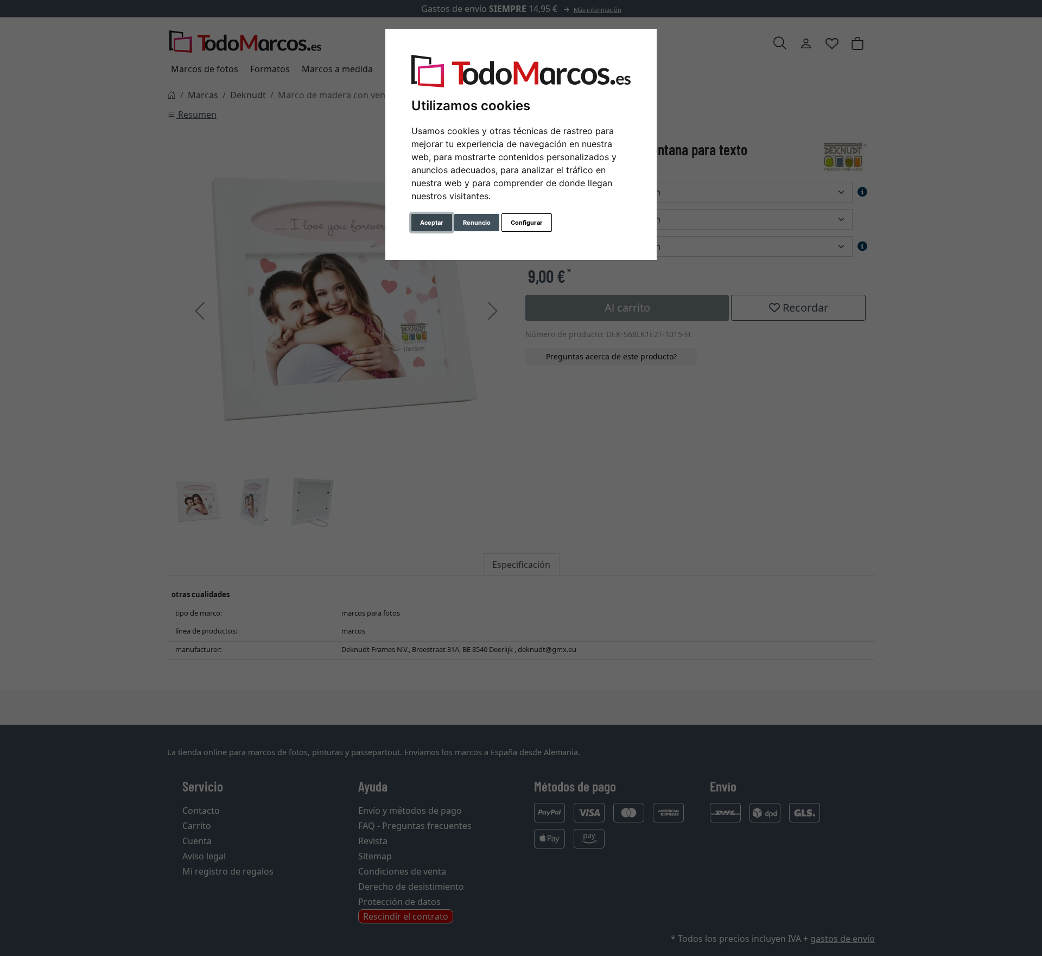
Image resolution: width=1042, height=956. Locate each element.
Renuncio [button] (477, 222)
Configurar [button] (527, 222)
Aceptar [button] (431, 222)
